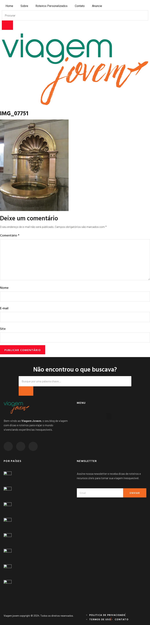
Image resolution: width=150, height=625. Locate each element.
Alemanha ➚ (12, 498)
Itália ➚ (9, 544)
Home (9, 6)
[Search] (26, 391)
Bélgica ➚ (10, 513)
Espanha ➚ (11, 529)
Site (3, 328)
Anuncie (97, 6)
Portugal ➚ (11, 560)
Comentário (9, 235)
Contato (80, 6)
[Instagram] (8, 446)
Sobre (24, 6)
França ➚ (10, 482)
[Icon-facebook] (20, 446)
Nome (4, 287)
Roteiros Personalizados (51, 6)
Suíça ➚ (9, 575)
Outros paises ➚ (15, 591)
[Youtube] (33, 446)
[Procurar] (7, 25)
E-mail (4, 308)
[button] (108, 416)
